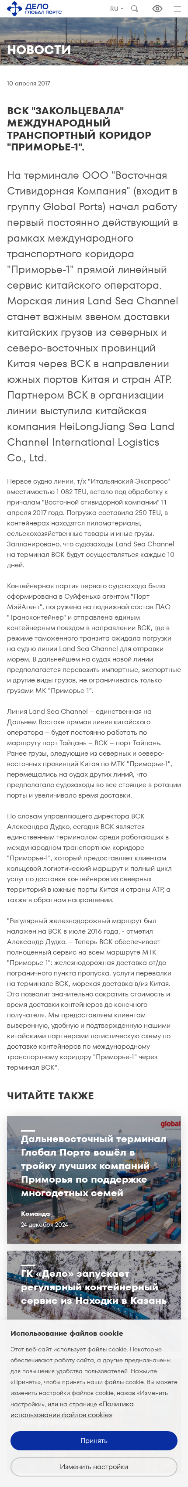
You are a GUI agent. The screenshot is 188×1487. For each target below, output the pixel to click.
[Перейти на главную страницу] (34, 8)
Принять (94, 1441)
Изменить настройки (94, 1467)
